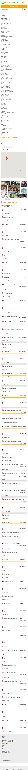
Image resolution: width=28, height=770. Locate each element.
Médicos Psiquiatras (5, 95)
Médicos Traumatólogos (6, 99)
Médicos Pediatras (5, 94)
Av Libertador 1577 (5, 206)
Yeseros (2, 133)
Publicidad (12, 769)
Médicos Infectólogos (5, 82)
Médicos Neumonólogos (6, 85)
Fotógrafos (3, 48)
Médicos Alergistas (5, 65)
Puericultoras (3, 119)
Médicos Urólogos (4, 100)
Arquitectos (3, 20)
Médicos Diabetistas (5, 74)
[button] (20, 170)
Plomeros (3, 110)
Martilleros (3, 62)
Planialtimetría (4, 108)
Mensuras (3, 102)
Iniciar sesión (4, 754)
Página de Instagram (6, 760)
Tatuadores (3, 125)
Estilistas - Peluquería (5, 44)
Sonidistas (3, 124)
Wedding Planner (4, 132)
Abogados (3, 15)
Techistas (3, 127)
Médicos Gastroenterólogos (6, 78)
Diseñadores (3, 39)
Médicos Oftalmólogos (5, 90)
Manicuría (3, 60)
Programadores (4, 113)
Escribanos (3, 43)
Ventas (2, 131)
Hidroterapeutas (4, 52)
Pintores (2, 107)
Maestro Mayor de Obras (6, 58)
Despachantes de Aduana (6, 36)
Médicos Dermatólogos (5, 73)
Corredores (3, 34)
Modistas (3, 103)
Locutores (3, 57)
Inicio (3, 737)
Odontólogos (3, 104)
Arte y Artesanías (4, 22)
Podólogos (3, 111)
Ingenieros (3, 53)
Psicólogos (3, 115)
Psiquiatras (3, 117)
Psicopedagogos (4, 116)
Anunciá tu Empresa (14, 6)
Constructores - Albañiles (6, 30)
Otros (2, 134)
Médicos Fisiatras (4, 77)
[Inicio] (14, 2)
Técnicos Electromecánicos (6, 128)
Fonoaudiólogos (4, 47)
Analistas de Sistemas (5, 19)
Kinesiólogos (3, 56)
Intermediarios (4, 54)
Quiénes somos (5, 739)
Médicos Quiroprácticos (6, 96)
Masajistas (3, 64)
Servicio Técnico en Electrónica (7, 123)
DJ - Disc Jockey (4, 40)
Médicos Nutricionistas (5, 87)
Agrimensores (4, 18)
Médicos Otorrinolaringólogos (7, 91)
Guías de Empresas (20, 769)
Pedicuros (3, 106)
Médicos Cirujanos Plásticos (7, 69)
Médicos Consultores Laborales (7, 72)
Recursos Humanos (5, 120)
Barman (2, 24)
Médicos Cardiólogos (5, 66)
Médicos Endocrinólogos (6, 75)
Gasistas (3, 49)
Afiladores (3, 16)
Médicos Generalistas (5, 79)
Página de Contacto (6, 752)
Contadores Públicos (5, 31)
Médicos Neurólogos (5, 86)
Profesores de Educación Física (7, 112)
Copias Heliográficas (5, 32)
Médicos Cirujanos (5, 68)
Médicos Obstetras (5, 89)
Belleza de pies (4, 26)
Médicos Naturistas (5, 83)
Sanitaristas (3, 121)
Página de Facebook (6, 759)
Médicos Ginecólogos (5, 81)
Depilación (3, 35)
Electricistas (3, 41)
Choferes (3, 27)
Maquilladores (4, 61)
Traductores (3, 129)
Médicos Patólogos (5, 92)
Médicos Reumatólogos (6, 98)
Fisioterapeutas (4, 45)
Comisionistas (4, 28)
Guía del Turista (5, 746)
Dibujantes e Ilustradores (6, 37)
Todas (2, 14)
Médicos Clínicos (4, 70)
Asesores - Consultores (6, 23)
